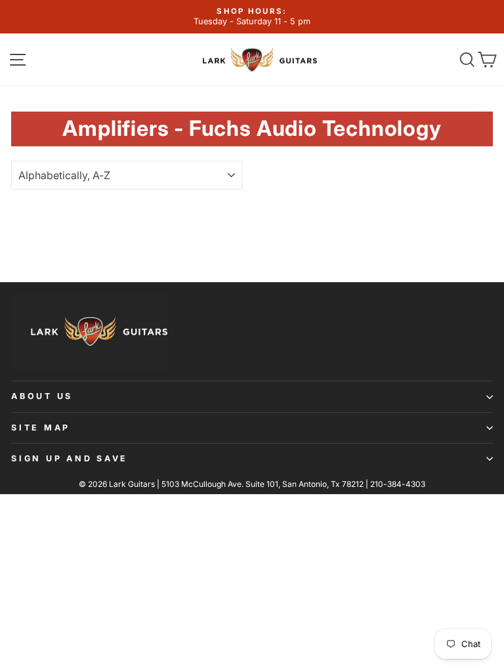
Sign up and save (69, 458)
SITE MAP (40, 427)
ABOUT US (42, 396)
